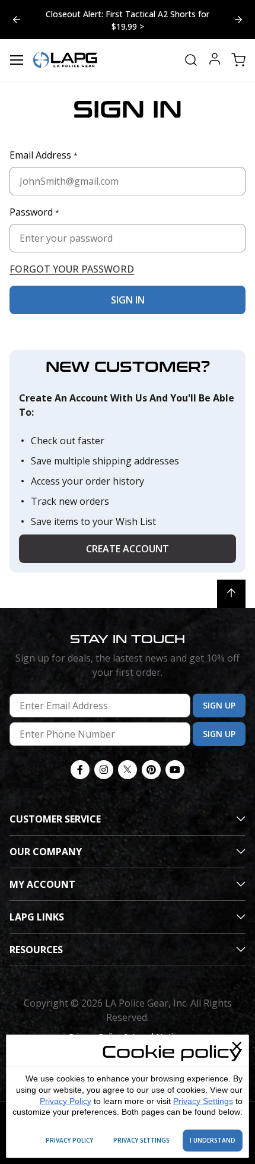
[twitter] (127, 769)
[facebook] (80, 769)
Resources (36, 949)
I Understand (212, 1140)
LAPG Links (36, 916)
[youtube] (174, 769)
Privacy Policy (65, 1101)
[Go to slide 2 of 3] (16, 19)
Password (34, 212)
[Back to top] (231, 594)
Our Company (45, 851)
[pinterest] (151, 769)
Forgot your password (71, 269)
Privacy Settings (203, 1101)
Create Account (127, 548)
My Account (42, 884)
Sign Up (219, 705)
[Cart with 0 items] (238, 60)
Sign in (128, 299)
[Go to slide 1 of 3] (238, 19)
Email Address (43, 155)
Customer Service (55, 818)
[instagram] (103, 769)
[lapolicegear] (65, 60)
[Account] (215, 60)
